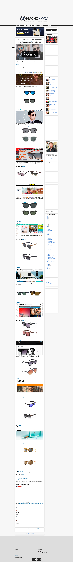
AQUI (40, 355)
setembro (48, 265)
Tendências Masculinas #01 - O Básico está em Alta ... (50, 239)
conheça (27, 551)
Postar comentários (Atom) (30, 533)
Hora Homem (47, 282)
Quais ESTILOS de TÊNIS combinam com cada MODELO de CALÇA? (53, 101)
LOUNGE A (20, 471)
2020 (47, 221)
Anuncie (28, 25)
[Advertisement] (34, 7)
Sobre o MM (21, 25)
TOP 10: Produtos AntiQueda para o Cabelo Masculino (51, 244)
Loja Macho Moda (41, 25)
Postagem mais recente (19, 528)
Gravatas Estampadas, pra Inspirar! (51, 250)
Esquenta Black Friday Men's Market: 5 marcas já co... (51, 236)
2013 (47, 275)
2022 (47, 219)
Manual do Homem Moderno (49, 283)
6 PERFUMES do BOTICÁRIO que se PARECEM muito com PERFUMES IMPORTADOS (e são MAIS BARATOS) (53, 87)
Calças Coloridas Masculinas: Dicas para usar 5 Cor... (51, 258)
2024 (47, 217)
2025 (47, 216)
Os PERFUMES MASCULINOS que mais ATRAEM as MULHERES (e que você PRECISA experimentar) (53, 112)
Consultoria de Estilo (48, 25)
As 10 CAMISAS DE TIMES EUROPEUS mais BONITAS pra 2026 (52, 79)
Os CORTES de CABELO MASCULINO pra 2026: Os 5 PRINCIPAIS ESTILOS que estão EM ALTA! (53, 83)
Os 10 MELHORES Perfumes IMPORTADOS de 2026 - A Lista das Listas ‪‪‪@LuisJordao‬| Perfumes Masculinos (53, 109)
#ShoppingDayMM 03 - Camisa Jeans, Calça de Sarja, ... (50, 255)
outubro (48, 264)
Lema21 (18, 107)
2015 (47, 226)
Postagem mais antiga (40, 528)
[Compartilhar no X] (27, 502)
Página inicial (30, 528)
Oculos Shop (19, 221)
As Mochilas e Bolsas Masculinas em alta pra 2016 (51, 261)
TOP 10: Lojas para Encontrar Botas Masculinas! (21, 64)
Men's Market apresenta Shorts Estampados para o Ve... (50, 251)
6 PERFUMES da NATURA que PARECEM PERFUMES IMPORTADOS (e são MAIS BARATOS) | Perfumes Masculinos (53, 91)
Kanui (18, 378)
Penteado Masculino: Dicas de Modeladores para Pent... (50, 257)
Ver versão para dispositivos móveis (29, 530)
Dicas (16, 551)
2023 (47, 218)
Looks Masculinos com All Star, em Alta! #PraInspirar (51, 242)
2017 (47, 224)
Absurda (18, 302)
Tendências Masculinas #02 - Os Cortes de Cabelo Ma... (51, 230)
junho (48, 268)
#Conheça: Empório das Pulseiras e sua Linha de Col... (51, 235)
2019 (47, 222)
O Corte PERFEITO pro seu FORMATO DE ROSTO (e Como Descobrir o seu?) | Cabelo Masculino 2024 (52, 94)
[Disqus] (30, 515)
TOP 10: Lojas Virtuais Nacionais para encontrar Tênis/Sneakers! (23, 479)
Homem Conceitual (48, 281)
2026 (47, 215)
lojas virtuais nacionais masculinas (23, 503)
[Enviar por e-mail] (26, 502)
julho (48, 267)
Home (17, 25)
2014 (47, 274)
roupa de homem (32, 554)
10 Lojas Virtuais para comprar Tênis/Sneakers (29, 41)
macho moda (31, 552)
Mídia (25, 25)
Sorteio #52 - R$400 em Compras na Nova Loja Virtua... (51, 246)
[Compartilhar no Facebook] (28, 502)
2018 (47, 223)
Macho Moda (20, 502)
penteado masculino (17, 554)
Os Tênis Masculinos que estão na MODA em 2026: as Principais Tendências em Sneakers (53, 105)
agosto (48, 266)
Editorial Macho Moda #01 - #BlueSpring (50, 233)
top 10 (17, 555)
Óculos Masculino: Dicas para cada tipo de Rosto (21, 478)
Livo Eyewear (20, 70)
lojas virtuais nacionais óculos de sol (31, 503)
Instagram (52, 158)
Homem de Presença (34, 25)
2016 (47, 225)
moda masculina (20, 553)
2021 (47, 220)
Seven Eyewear (20, 340)
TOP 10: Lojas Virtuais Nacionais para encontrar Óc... (51, 241)
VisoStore (19, 267)
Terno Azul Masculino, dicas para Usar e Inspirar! (51, 238)
